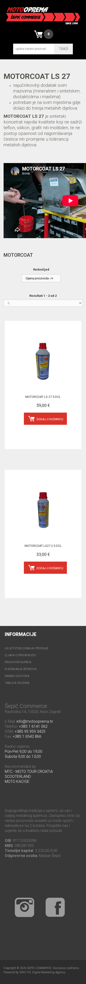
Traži (63, 49)
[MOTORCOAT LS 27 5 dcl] (43, 361)
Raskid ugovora (17, 676)
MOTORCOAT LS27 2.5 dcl (43, 546)
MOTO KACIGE (17, 781)
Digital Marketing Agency (48, 972)
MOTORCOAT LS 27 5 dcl (43, 397)
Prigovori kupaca (18, 662)
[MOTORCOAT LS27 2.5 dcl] (43, 510)
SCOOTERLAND (18, 776)
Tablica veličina (17, 683)
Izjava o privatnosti (20, 655)
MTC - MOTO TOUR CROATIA (29, 771)
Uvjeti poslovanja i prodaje (26, 648)
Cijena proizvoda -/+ (39, 278)
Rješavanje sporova (21, 669)
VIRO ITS (25, 972)
